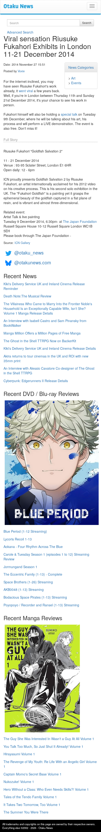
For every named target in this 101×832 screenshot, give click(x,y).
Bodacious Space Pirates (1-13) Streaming (35, 597)
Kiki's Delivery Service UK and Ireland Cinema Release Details (50, 348)
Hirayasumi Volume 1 (19, 754)
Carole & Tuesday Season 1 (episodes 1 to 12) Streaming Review (46, 556)
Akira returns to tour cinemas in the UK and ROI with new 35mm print (46, 358)
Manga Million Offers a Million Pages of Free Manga (42, 333)
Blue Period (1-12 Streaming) (25, 531)
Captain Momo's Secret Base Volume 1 (33, 774)
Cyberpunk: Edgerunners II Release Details (36, 380)
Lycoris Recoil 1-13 (18, 539)
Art (73, 78)
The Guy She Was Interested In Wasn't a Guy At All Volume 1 (49, 738)
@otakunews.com (32, 262)
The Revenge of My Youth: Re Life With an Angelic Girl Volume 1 (50, 764)
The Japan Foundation (80, 221)
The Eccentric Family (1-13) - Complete (33, 574)
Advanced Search (20, 32)
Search (86, 23)
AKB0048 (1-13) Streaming (24, 589)
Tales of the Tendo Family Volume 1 (30, 796)
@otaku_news (29, 252)
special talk (69, 114)
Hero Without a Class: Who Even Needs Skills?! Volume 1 (46, 789)
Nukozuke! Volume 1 (19, 781)
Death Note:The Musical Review (27, 296)
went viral (26, 90)
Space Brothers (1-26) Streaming (28, 582)
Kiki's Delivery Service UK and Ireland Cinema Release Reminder (44, 286)
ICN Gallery (22, 243)
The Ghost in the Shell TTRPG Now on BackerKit (40, 340)
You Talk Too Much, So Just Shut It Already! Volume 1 (43, 746)
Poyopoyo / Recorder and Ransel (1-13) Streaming (41, 605)
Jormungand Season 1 (20, 566)
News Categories (81, 67)
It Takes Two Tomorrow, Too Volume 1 (32, 804)
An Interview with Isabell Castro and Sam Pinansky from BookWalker (45, 323)
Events (76, 82)
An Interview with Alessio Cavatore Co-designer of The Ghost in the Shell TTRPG (49, 370)
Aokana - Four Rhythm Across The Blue (33, 546)
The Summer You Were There (26, 812)
